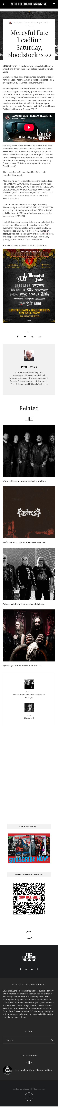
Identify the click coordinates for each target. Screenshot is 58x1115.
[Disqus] (29, 771)
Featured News (29, 23)
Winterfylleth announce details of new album (24, 481)
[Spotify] (37, 969)
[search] (52, 1040)
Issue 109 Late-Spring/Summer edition (33, 1070)
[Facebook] (20, 969)
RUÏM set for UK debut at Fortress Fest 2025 (24, 542)
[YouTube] (32, 969)
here (45, 245)
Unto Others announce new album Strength (29, 695)
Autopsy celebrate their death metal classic (23, 604)
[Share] (17, 336)
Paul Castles (17, 23)
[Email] (40, 336)
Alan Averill (29, 716)
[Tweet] (25, 336)
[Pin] (32, 336)
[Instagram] (26, 969)
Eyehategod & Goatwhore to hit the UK (22, 665)
